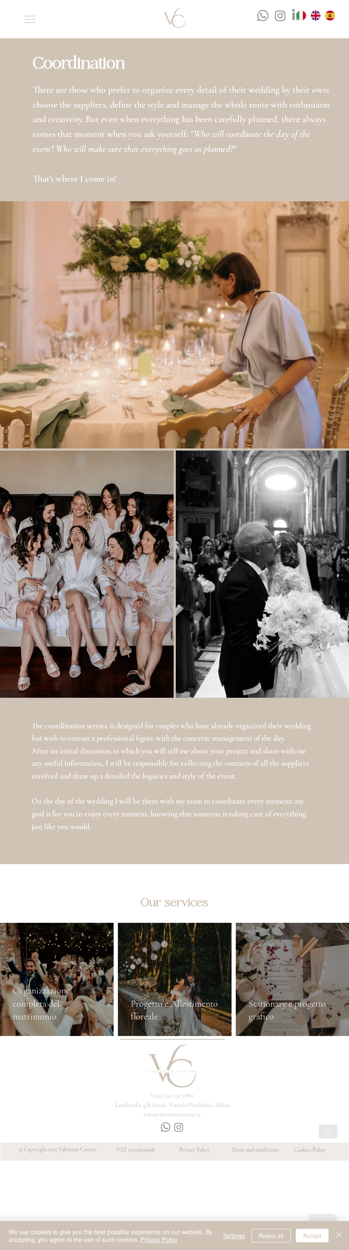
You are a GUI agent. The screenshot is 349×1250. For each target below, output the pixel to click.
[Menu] (30, 19)
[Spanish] (334, 15)
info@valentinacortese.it (172, 1114)
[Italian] (305, 15)
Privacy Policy (194, 1150)
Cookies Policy (310, 1150)
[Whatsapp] (263, 16)
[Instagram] (280, 16)
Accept (312, 1235)
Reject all (271, 1235)
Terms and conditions (255, 1150)
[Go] (328, 1131)
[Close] (339, 1235)
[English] (319, 15)
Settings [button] (234, 1235)
